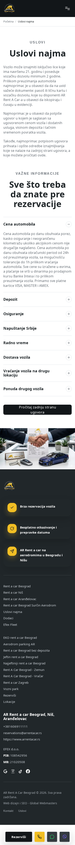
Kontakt (8, 810)
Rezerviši (9, 695)
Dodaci (8, 618)
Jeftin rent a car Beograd (20, 657)
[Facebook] (28, 771)
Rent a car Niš (13, 592)
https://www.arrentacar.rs (21, 739)
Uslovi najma (12, 612)
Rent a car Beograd (17, 586)
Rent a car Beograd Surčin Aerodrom (29, 605)
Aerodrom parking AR (19, 644)
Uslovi (22, 810)
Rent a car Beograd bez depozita (26, 650)
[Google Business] (5, 771)
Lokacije (9, 701)
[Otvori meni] (67, 8)
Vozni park (11, 689)
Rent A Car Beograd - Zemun (23, 670)
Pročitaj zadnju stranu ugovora (37, 410)
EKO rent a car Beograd (20, 637)
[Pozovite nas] (40, 837)
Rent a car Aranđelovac (19, 599)
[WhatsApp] (52, 837)
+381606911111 (15, 726)
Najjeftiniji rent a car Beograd (24, 663)
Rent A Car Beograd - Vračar (23, 676)
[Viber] (65, 837)
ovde (41, 155)
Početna (8, 21)
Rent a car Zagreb (16, 682)
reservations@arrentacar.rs (22, 733)
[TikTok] (20, 771)
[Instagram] (13, 771)
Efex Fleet (10, 624)
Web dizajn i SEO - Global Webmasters (30, 803)
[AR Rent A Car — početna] (9, 8)
